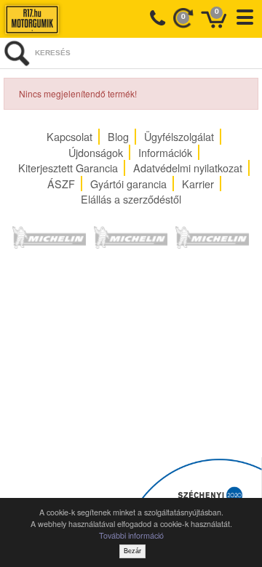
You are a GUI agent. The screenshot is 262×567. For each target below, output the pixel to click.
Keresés (53, 53)
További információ (131, 535)
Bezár (132, 551)
